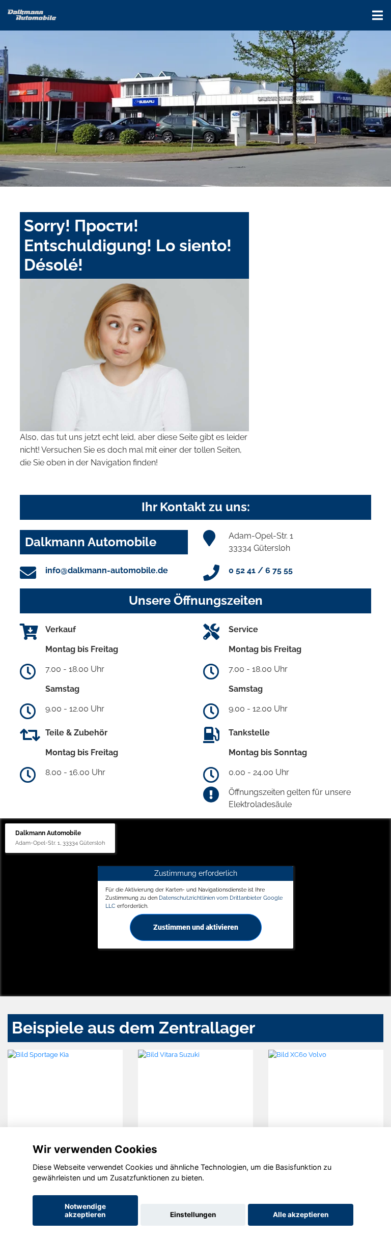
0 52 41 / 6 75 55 (261, 570)
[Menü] (377, 15)
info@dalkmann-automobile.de (106, 570)
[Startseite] (32, 14)
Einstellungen (193, 1214)
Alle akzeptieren (300, 1214)
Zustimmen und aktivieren (195, 927)
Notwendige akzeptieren (85, 1210)
